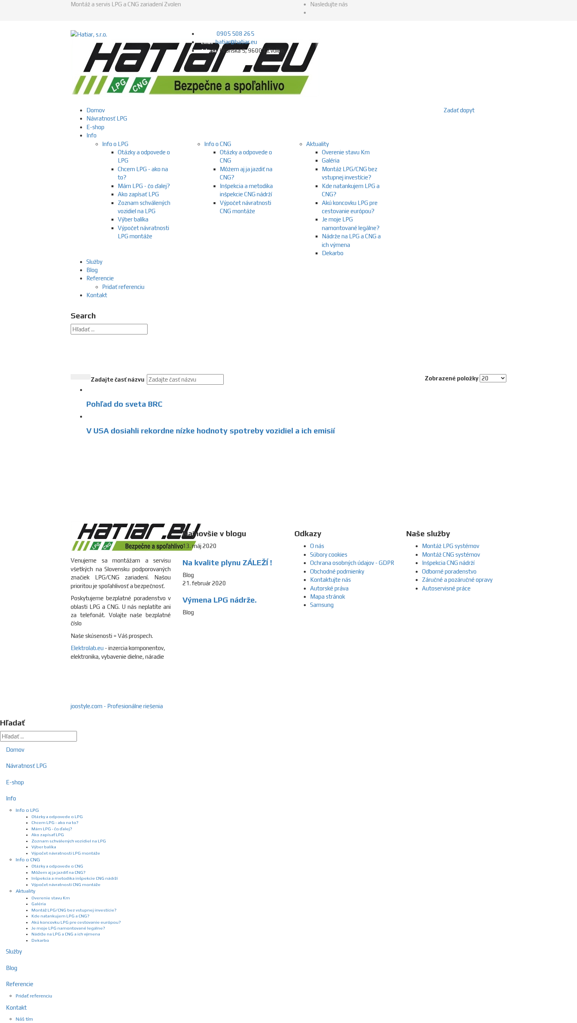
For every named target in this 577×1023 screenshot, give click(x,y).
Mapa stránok (327, 596)
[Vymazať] (85, 377)
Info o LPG (115, 144)
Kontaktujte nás (330, 579)
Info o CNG (217, 144)
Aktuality (317, 144)
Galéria (331, 160)
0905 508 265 (235, 33)
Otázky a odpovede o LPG (57, 816)
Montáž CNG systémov (451, 554)
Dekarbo (332, 253)
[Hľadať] (76, 377)
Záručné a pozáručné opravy (457, 579)
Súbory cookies (328, 554)
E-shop (95, 127)
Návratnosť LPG (106, 118)
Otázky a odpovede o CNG (57, 866)
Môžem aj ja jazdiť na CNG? (58, 872)
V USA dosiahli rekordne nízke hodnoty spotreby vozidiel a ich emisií (210, 430)
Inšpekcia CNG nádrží (448, 562)
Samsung (322, 604)
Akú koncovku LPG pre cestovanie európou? (76, 922)
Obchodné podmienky (337, 571)
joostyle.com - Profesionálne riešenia (117, 706)
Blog (92, 270)
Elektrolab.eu (87, 648)
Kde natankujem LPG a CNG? (60, 915)
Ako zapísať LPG (138, 194)
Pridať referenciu (123, 286)
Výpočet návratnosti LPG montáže (65, 853)
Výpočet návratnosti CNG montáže (65, 884)
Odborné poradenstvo (449, 571)
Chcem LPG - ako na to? (55, 822)
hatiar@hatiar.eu (236, 41)
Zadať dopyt (459, 110)
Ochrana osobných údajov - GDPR (352, 562)
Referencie (100, 278)
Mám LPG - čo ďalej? (144, 186)
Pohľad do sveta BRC (124, 403)
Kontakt (96, 295)
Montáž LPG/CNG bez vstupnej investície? (74, 910)
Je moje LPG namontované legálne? (68, 928)
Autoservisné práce (446, 588)
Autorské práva (329, 588)
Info (91, 135)
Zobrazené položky (451, 378)
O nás (317, 546)
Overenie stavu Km (346, 152)
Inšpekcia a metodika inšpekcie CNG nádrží (74, 878)
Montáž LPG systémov (450, 546)
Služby (94, 261)
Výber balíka (133, 219)
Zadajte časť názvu (118, 379)
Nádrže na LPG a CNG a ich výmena (65, 934)
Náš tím (24, 1019)
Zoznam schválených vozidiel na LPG (68, 840)
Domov (95, 110)
